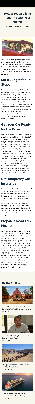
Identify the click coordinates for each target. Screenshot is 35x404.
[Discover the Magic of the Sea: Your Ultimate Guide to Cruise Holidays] (17, 382)
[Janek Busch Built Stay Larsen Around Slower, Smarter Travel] (17, 324)
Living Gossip (6, 4)
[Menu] (32, 3)
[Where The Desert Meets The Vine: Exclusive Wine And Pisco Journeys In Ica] (17, 295)
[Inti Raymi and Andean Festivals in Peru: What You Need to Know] (17, 353)
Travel (27, 26)
